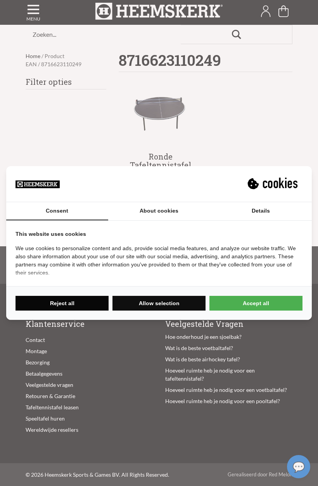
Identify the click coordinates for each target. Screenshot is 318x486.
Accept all (256, 303)
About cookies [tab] (159, 211)
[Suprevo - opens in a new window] (273, 183)
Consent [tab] (57, 211)
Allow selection (159, 303)
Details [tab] (261, 211)
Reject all (62, 303)
